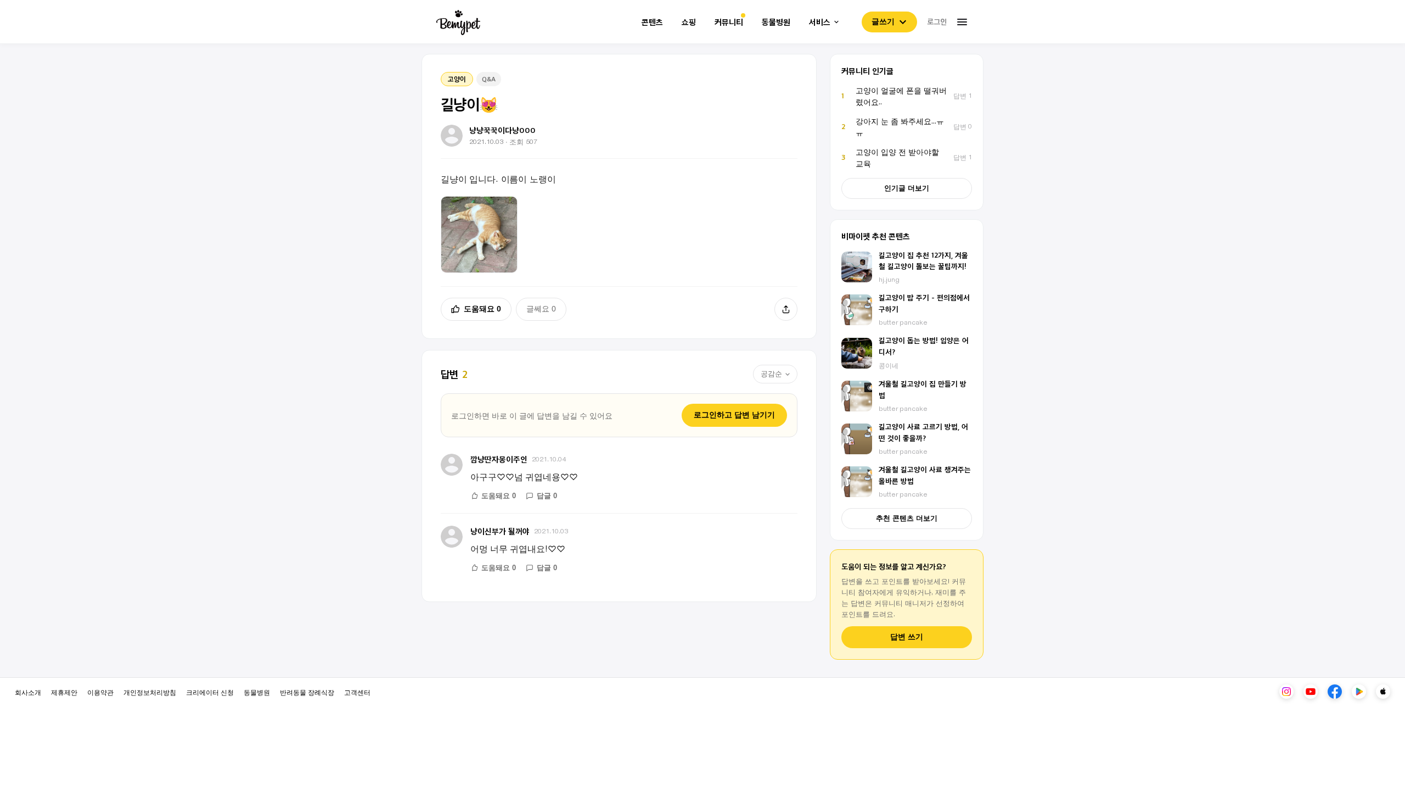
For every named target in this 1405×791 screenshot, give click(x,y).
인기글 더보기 (906, 188)
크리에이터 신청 (210, 692)
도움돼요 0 (482, 308)
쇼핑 (689, 22)
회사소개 (28, 692)
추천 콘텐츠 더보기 (906, 518)
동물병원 (776, 22)
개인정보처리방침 (149, 692)
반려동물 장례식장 (307, 692)
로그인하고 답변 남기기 (734, 414)
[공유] (785, 309)
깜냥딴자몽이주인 (498, 459)
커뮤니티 (729, 22)
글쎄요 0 (541, 308)
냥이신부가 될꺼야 (500, 531)
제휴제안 (64, 692)
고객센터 (357, 692)
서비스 (819, 22)
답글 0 (547, 496)
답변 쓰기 (906, 637)
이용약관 (100, 692)
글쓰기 (883, 21)
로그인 (937, 21)
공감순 (771, 374)
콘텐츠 (652, 22)
